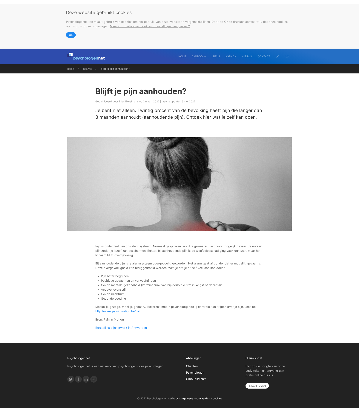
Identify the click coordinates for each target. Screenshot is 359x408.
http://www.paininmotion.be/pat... (119, 311)
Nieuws (247, 56)
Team (216, 56)
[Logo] (86, 56)
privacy (174, 398)
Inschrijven (257, 385)
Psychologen (195, 372)
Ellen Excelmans (128, 101)
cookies (217, 398)
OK (71, 34)
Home (182, 56)
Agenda (230, 56)
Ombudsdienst (196, 379)
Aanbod (197, 56)
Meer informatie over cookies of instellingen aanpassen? (150, 26)
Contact (263, 56)
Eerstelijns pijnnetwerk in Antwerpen (121, 328)
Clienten (192, 366)
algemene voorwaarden (195, 398)
